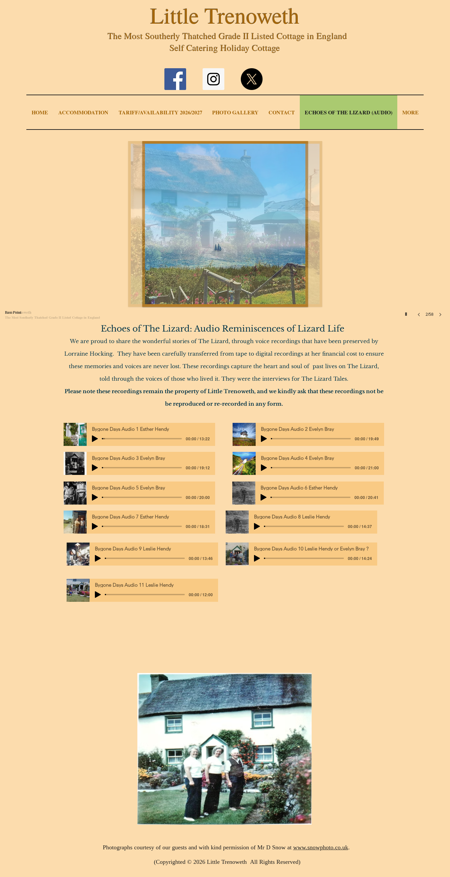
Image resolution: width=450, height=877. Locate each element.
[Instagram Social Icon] (213, 79)
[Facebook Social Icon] (175, 79)
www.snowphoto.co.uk (320, 847)
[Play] (95, 438)
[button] (225, 235)
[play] (406, 312)
